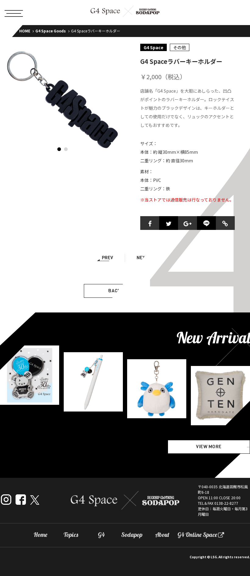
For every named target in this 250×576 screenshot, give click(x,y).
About (162, 535)
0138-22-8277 (226, 503)
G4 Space (153, 47)
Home (40, 535)
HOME (24, 30)
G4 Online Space (197, 535)
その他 (179, 47)
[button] (59, 149)
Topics (70, 535)
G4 (101, 535)
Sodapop (131, 535)
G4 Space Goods (50, 30)
